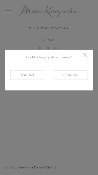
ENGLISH (27, 75)
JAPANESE (70, 75)
